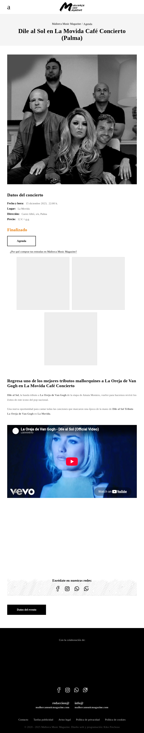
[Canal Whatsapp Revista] (76, 591)
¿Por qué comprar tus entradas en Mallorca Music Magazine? (43, 251)
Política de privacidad (88, 719)
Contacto (23, 719)
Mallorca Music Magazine (66, 23)
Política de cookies (115, 719)
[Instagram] (67, 591)
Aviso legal (64, 719)
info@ (91, 705)
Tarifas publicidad (43, 719)
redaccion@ (52, 705)
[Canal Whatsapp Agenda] (86, 591)
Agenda (87, 24)
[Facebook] (57, 591)
